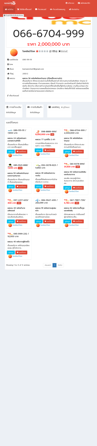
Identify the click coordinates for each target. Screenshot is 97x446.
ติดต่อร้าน (75, 9)
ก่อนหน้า (48, 265)
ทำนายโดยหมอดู (58, 9)
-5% (52, 134)
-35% (76, 203)
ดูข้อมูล (10, 151)
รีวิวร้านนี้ (63, 51)
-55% (77, 167)
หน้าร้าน (10, 9)
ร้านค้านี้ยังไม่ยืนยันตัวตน (14, 15)
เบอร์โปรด (22, 151)
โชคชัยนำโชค (17, 155)
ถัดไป (60, 265)
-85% (18, 203)
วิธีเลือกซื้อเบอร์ (25, 9)
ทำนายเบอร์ (41, 9)
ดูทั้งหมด (66, 107)
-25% (20, 168)
